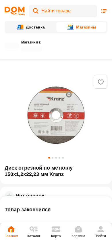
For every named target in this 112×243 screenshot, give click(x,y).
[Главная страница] (15, 11)
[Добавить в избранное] (101, 82)
